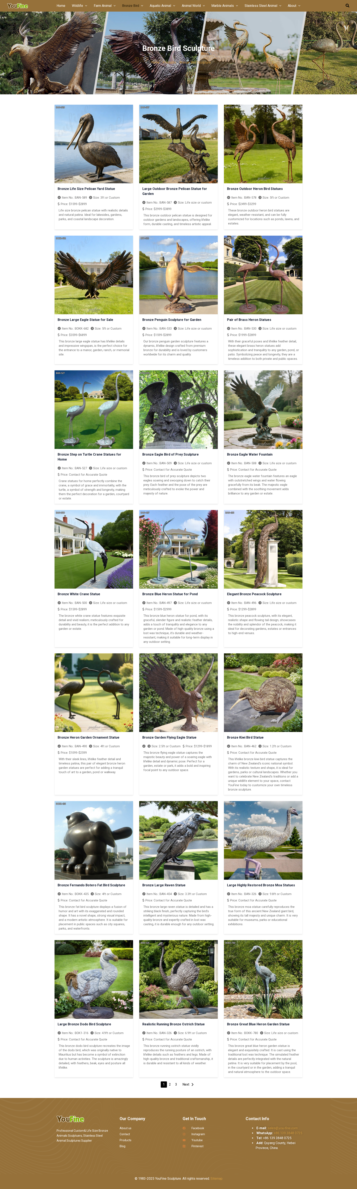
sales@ (282, 1128)
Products (169, 62)
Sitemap (217, 1179)
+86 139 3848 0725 (288, 1133)
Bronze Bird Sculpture (195, 62)
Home (155, 62)
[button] (85, 6)
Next (185, 1084)
